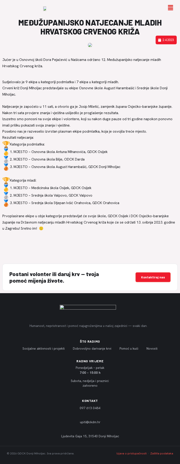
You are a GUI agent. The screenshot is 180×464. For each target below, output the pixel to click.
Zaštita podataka (161, 453)
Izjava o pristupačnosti (131, 453)
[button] (170, 8)
